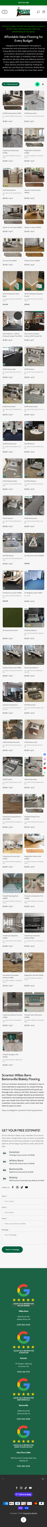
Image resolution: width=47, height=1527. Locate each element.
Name (4, 1196)
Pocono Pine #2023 (10, 261)
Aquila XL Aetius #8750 (32, 227)
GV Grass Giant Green (10, 630)
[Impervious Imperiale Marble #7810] (34, 923)
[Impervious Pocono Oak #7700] (13, 843)
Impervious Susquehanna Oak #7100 (12, 818)
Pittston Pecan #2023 (32, 261)
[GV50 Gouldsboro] (34, 617)
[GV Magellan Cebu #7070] (34, 580)
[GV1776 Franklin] (34, 692)
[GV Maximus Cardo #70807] (34, 543)
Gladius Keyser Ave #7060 (12, 668)
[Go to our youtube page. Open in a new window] (26, 1187)
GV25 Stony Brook (9, 190)
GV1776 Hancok (8, 556)
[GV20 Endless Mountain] (13, 729)
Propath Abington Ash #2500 (10, 1056)
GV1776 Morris (29, 444)
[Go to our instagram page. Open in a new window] (17, 1187)
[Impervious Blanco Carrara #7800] (13, 1002)
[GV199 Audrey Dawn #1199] (13, 100)
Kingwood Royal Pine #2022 (31, 818)
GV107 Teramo (29, 369)
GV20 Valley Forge (9, 369)
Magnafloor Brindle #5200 (33, 975)
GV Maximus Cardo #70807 (34, 556)
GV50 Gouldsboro (30, 630)
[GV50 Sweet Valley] (34, 394)
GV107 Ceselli (7, 779)
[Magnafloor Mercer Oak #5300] (34, 843)
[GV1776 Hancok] (13, 543)
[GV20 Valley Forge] (13, 356)
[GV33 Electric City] (34, 729)
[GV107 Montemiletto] (13, 468)
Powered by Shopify (30, 1513)
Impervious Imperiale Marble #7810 (32, 937)
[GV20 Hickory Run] (34, 505)
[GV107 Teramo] (34, 356)
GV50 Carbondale (30, 779)
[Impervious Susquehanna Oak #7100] (13, 804)
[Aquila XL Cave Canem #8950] (34, 177)
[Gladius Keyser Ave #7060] (13, 655)
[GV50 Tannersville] (13, 394)
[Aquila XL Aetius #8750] (34, 214)
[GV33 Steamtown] (34, 100)
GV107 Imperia (8, 518)
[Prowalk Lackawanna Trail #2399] (34, 883)
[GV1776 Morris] (34, 431)
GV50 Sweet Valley (30, 407)
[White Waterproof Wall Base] (13, 281)
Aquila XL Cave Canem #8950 (32, 191)
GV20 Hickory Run (30, 518)
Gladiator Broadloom (10, 705)
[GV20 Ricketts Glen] (13, 431)
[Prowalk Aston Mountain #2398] (34, 1002)
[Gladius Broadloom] (34, 655)
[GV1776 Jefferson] (34, 468)
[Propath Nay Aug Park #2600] (13, 883)
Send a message (12, 1249)
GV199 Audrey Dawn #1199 (12, 113)
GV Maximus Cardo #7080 (12, 593)
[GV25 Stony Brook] (13, 177)
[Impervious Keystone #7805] (13, 923)
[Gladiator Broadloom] (13, 692)
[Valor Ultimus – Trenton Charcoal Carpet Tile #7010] (13, 321)
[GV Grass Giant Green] (13, 617)
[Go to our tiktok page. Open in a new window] (22, 1187)
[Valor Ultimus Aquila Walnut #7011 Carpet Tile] (34, 321)
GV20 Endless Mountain (11, 742)
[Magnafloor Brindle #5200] (34, 962)
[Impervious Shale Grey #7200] (13, 137)
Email (4, 1207)
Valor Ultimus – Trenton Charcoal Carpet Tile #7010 (12, 335)
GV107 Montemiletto (10, 481)
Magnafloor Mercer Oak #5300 (32, 857)
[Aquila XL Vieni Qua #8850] (13, 214)
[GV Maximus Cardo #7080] (13, 580)
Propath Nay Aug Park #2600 (10, 897)
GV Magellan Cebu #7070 (33, 593)
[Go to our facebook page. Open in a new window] (12, 1187)
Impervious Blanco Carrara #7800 (12, 1016)
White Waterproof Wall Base (11, 295)
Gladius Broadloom (31, 668)
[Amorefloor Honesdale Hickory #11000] (13, 962)
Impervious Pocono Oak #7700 (11, 857)
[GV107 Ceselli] (13, 766)
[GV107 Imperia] (13, 505)
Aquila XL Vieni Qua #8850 (12, 227)
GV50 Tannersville (9, 407)
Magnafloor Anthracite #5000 (32, 152)
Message (5, 1230)
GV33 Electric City (30, 742)
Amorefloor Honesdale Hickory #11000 (11, 976)
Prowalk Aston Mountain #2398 (33, 1016)
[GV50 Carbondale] (34, 766)
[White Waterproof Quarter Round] (34, 281)
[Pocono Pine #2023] (13, 248)
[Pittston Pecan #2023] (34, 248)
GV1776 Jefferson (30, 481)
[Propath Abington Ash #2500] (13, 1042)
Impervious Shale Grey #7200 (11, 152)
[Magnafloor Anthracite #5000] (34, 137)
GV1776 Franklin (30, 705)
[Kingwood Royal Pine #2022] (34, 804)
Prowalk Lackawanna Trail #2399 (33, 897)
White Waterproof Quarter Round (33, 295)
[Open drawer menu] (4, 12)
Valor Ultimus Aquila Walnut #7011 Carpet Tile (33, 335)
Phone (4, 1218)
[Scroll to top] (23, 1519)
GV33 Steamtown (30, 113)
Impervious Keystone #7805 (10, 937)
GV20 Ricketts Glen (9, 444)
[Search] (38, 11)
